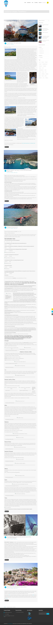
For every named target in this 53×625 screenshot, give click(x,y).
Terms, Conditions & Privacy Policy (20, 612)
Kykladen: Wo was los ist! (12, 227)
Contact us (40, 2)
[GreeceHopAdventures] (6, 3)
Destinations (29, 2)
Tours (32, 2)
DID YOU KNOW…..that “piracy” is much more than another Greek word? (19, 171)
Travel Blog (36, 2)
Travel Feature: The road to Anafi (14, 43)
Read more (7, 511)
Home (25, 2)
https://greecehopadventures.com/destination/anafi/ (28, 143)
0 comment (16, 172)
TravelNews (12, 44)
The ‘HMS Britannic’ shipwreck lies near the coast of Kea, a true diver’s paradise (19, 537)
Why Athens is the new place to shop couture (16, 586)
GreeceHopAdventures (10, 623)
